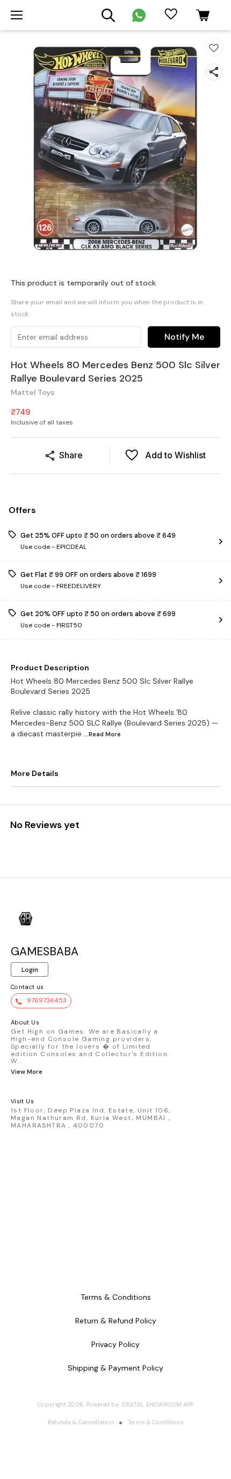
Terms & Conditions (155, 1422)
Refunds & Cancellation (81, 1422)
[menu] (17, 15)
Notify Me (184, 336)
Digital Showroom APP (157, 1404)
